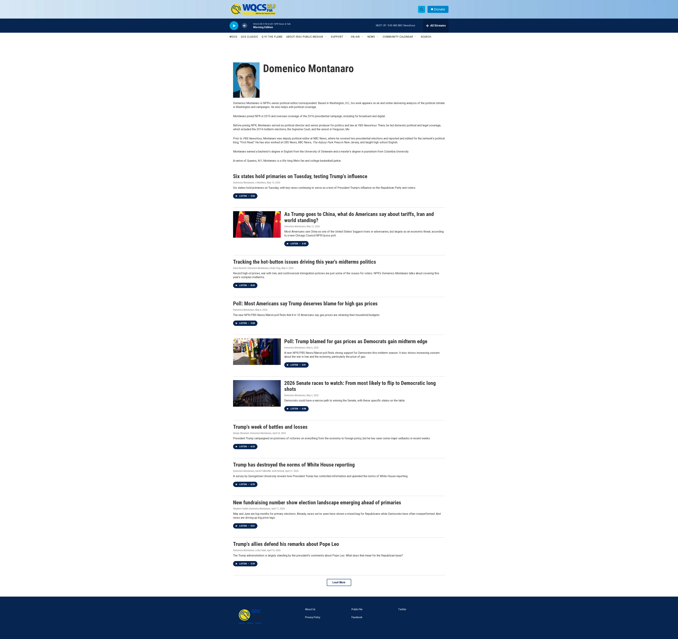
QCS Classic (249, 36)
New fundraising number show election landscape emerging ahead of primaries (317, 502)
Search (426, 36)
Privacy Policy (312, 617)
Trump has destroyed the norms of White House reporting (294, 465)
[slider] (250, 25)
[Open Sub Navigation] (326, 36)
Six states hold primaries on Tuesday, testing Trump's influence (300, 176)
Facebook (357, 617)
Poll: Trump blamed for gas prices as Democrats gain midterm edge (355, 341)
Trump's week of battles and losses (270, 427)
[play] (234, 26)
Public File (357, 609)
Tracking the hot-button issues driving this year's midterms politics (304, 262)
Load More (339, 582)
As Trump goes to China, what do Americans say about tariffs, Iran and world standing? (359, 217)
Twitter (402, 609)
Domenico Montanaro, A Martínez (249, 182)
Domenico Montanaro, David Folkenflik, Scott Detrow (258, 471)
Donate (439, 9)
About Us (310, 609)
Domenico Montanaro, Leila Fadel (249, 550)
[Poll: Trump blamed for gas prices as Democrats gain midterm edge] (257, 351)
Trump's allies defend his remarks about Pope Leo (286, 544)
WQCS (233, 36)
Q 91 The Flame (272, 36)
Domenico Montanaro (294, 226)
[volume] (245, 26)
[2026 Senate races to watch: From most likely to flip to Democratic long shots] (257, 393)
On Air (355, 36)
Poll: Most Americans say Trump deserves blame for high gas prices (305, 303)
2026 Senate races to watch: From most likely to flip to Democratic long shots (360, 386)
